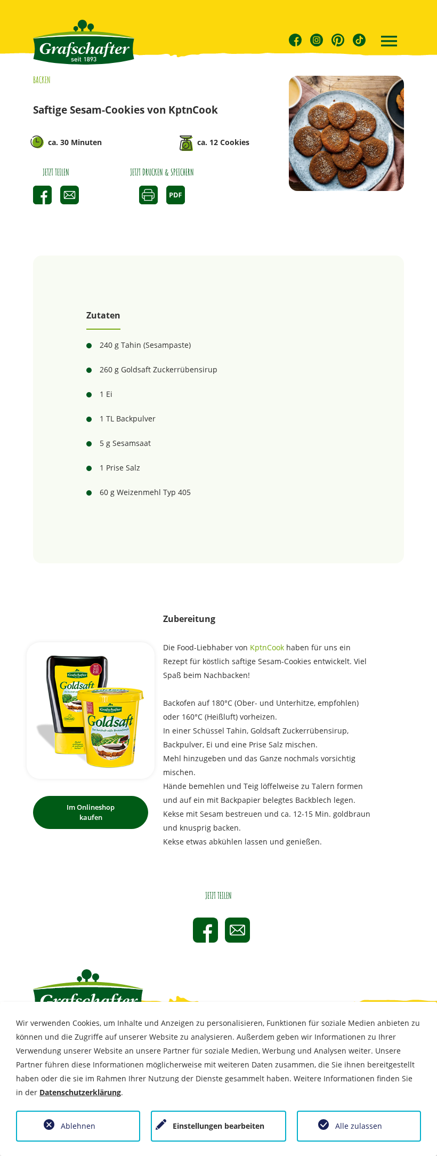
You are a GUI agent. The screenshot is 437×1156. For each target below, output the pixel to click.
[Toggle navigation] (389, 42)
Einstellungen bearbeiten (218, 1126)
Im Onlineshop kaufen (91, 812)
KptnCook (267, 647)
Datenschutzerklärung (80, 1092)
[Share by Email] (69, 195)
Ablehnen (78, 1126)
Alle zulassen (358, 1126)
